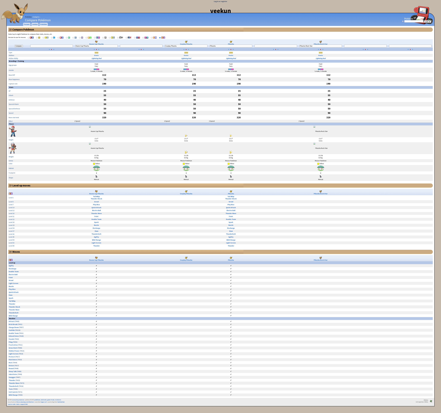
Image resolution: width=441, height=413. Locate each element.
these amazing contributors (25, 402)
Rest (10, 363)
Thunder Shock (96, 199)
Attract (11, 321)
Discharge (96, 228)
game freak (50, 400)
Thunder (96, 246)
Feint (96, 216)
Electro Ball (96, 210)
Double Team (96, 219)
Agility (96, 237)
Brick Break (13, 324)
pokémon (37, 400)
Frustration (13, 345)
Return (11, 366)
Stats (11, 87)
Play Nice (96, 205)
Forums (27, 24)
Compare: (19, 46)
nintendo (44, 400)
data (17, 404)
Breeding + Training (16, 61)
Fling (11, 342)
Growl (96, 202)
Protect (12, 357)
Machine (12, 318)
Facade (11, 339)
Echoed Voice (14, 336)
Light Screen (96, 243)
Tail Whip (96, 196)
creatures (58, 400)
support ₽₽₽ (24, 404)
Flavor (11, 124)
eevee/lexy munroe (18, 400)
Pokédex (28, 17)
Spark (96, 222)
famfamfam (61, 402)
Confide (12, 330)
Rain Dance (13, 360)
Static (96, 55)
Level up (12, 263)
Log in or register (220, 1)
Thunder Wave (96, 213)
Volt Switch (13, 392)
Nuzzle (96, 225)
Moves (16, 251)
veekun (220, 11)
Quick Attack (96, 207)
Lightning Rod (96, 58)
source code (12, 404)
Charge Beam (14, 327)
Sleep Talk (13, 371)
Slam (96, 231)
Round (11, 368)
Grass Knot (13, 348)
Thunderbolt (96, 234)
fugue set (44, 402)
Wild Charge (96, 240)
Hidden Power (14, 351)
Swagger (12, 377)
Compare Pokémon (23, 29)
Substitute (13, 374)
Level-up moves (21, 185)
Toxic (11, 389)
